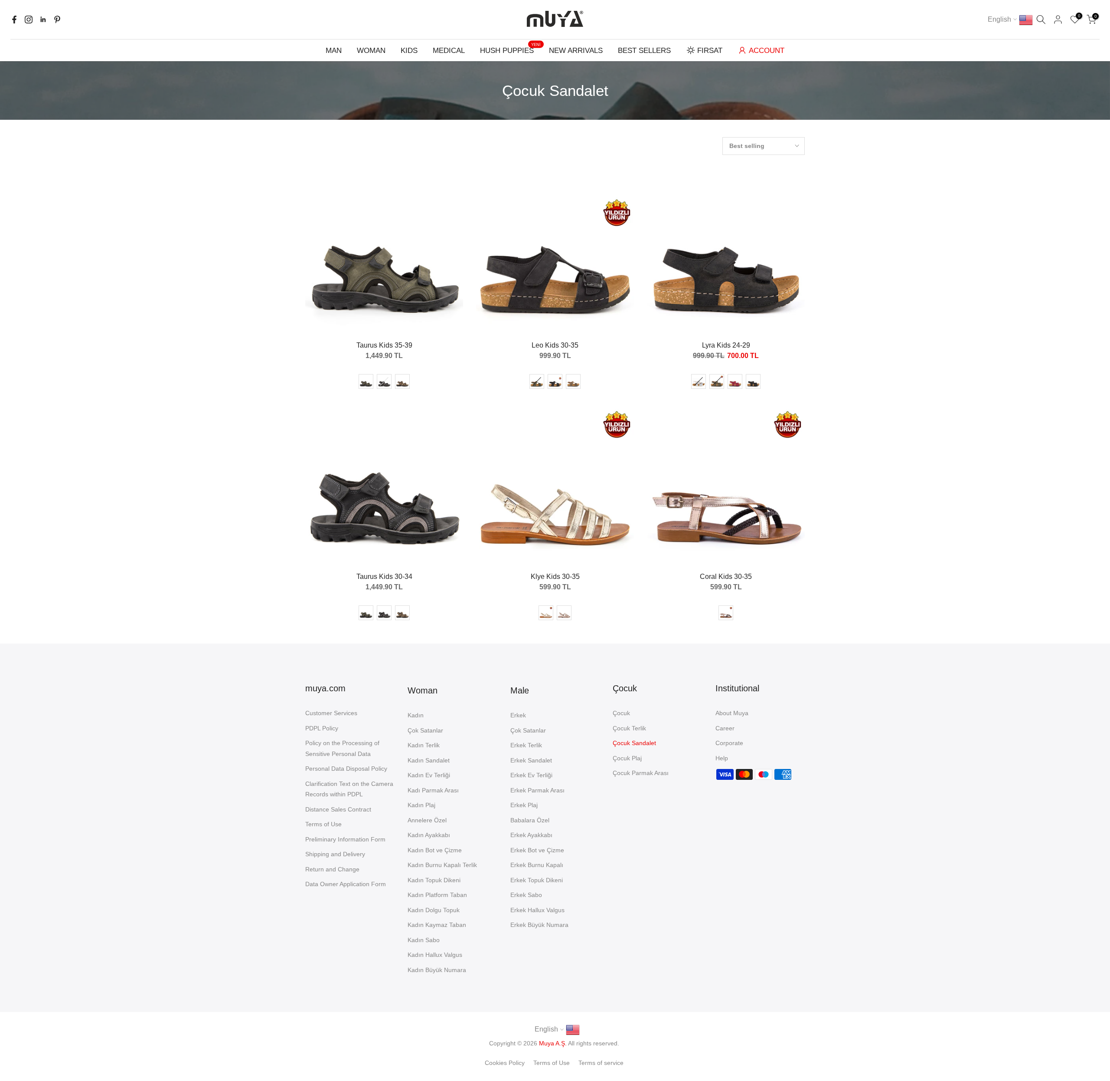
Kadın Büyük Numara (437, 969)
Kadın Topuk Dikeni (434, 880)
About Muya (731, 713)
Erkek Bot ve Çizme (537, 850)
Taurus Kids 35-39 (384, 345)
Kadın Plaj (421, 805)
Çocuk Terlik (629, 728)
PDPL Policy (321, 728)
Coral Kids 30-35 (726, 576)
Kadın (416, 715)
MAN (334, 50)
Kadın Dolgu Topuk (434, 910)
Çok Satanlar (425, 730)
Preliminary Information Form (345, 839)
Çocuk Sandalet (634, 742)
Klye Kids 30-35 (555, 576)
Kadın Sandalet (429, 760)
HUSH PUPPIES (510, 50)
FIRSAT (709, 50)
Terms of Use (323, 824)
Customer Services (331, 713)
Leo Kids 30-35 (555, 345)
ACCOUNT (766, 50)
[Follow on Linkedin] (43, 19)
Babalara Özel (529, 820)
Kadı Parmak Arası (433, 790)
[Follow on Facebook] (14, 19)
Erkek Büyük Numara (539, 924)
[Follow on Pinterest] (57, 19)
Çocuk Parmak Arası (641, 772)
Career (725, 728)
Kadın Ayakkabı (429, 834)
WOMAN (371, 50)
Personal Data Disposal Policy (346, 768)
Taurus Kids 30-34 (384, 576)
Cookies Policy (505, 1062)
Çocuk (621, 713)
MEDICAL (449, 50)
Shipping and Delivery (335, 854)
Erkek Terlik (526, 745)
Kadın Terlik (424, 745)
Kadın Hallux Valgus (435, 954)
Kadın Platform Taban (437, 894)
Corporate (729, 742)
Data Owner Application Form (345, 884)
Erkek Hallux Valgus (537, 910)
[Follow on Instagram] (29, 19)
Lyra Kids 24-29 (726, 345)
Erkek (518, 715)
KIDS (409, 50)
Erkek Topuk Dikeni (536, 880)
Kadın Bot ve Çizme (435, 850)
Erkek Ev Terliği (531, 775)
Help (721, 758)
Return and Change (332, 869)
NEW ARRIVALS (576, 50)
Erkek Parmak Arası (537, 790)
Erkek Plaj (524, 805)
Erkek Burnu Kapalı (536, 864)
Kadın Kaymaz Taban (437, 924)
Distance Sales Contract (338, 809)
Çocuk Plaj (627, 758)
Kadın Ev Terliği (429, 775)
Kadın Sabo (424, 939)
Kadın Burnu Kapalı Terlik (442, 864)
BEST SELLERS (644, 50)
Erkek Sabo (526, 894)
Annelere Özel (427, 820)
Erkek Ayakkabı (531, 834)
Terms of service (601, 1062)
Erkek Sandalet (531, 760)
